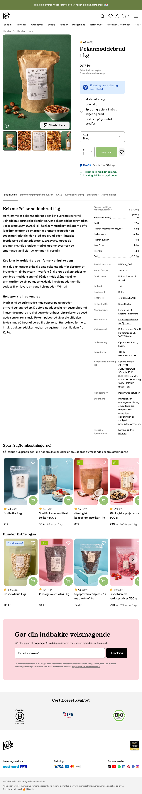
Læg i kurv (107, 152)
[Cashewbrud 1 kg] (21, 573)
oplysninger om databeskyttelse (86, 666)
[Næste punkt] (67, 140)
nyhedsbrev (59, 4)
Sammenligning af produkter (36, 194)
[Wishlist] (111, 16)
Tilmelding (117, 653)
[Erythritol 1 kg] (21, 492)
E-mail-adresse (29, 653)
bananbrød (20, 307)
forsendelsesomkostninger (93, 73)
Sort (85, 135)
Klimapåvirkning (74, 194)
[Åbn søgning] (102, 16)
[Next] (140, 24)
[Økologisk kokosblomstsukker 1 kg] (91, 492)
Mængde (86, 150)
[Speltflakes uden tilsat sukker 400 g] (56, 492)
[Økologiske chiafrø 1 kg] (56, 573)
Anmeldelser (109, 194)
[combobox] (101, 138)
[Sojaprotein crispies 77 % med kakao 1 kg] (91, 573)
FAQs (59, 194)
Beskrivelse (10, 194)
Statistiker (93, 194)
